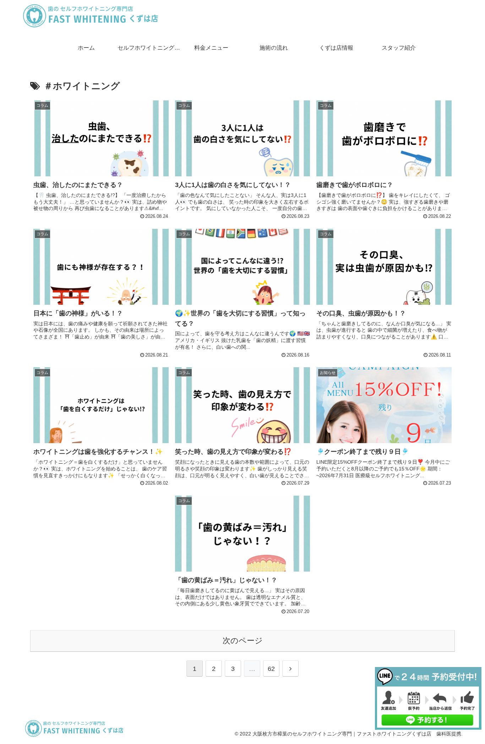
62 (271, 668)
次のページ (243, 640)
